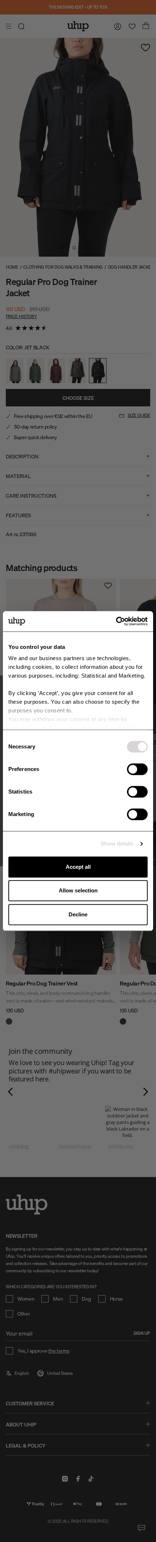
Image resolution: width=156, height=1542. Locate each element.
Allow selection (78, 890)
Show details (117, 843)
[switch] (137, 769)
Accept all (78, 867)
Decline (78, 914)
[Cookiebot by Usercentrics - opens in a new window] (116, 621)
